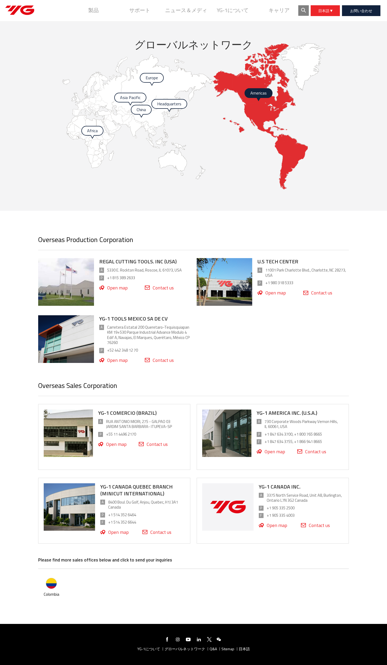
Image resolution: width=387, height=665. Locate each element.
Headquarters (169, 104)
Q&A (213, 649)
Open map (117, 287)
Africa (92, 130)
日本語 (324, 10)
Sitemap (227, 649)
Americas (258, 93)
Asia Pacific (130, 97)
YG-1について (148, 649)
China (141, 109)
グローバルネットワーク (185, 649)
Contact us (163, 287)
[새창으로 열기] (167, 640)
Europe (152, 78)
